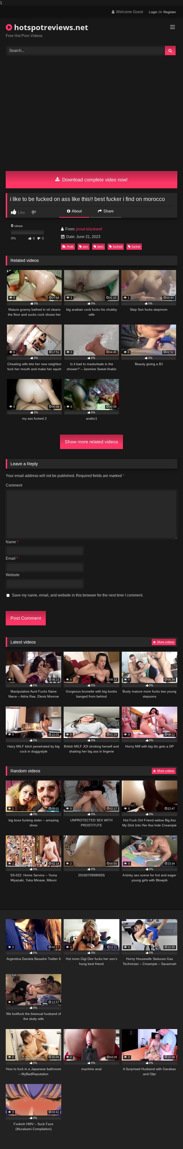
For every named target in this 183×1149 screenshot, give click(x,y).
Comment (14, 485)
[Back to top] (168, 1135)
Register (169, 12)
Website (13, 575)
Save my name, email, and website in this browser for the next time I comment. (77, 595)
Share (108, 211)
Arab (70, 246)
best (100, 246)
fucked (117, 246)
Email (12, 558)
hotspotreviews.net (50, 27)
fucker (136, 246)
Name (12, 542)
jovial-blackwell (89, 229)
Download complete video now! (94, 179)
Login (153, 12)
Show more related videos (91, 441)
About (76, 211)
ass (85, 246)
